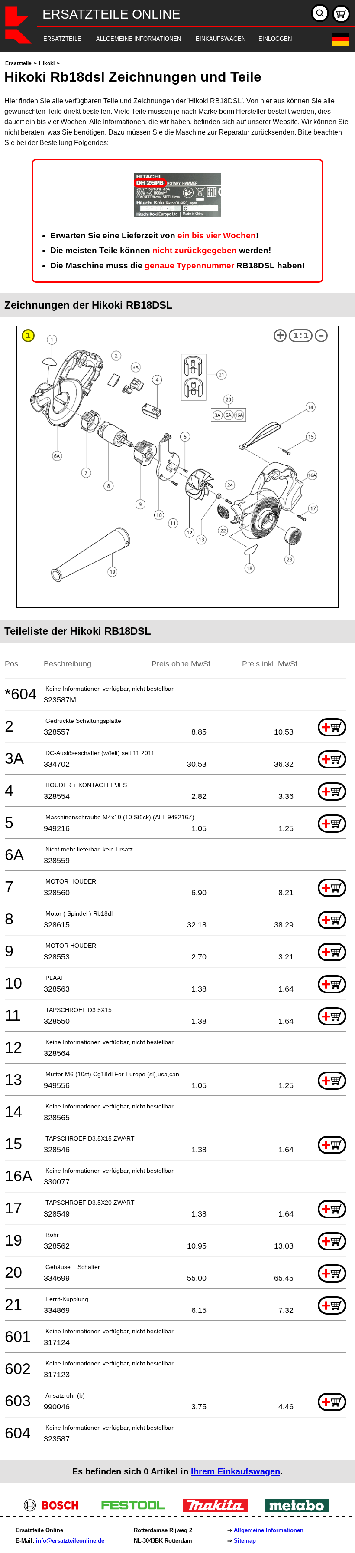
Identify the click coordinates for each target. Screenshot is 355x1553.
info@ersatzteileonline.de (70, 1540)
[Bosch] (55, 1509)
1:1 (301, 336)
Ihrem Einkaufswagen (235, 1471)
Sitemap (245, 1540)
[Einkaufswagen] (341, 14)
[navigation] (165, 39)
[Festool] (137, 1509)
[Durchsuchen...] (320, 13)
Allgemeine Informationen (268, 1530)
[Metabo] (300, 1509)
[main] (177, 770)
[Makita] (218, 1509)
